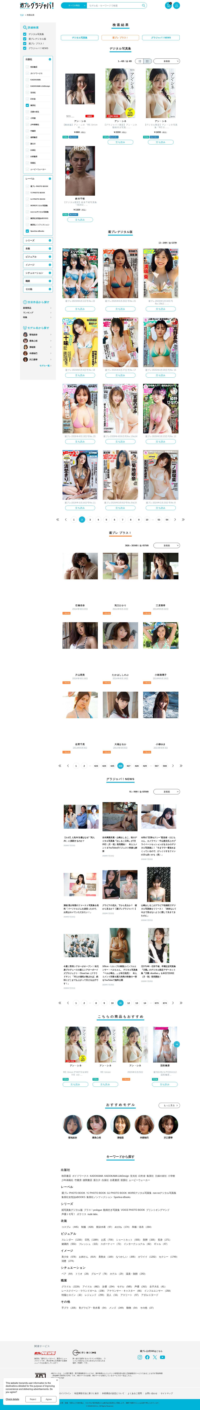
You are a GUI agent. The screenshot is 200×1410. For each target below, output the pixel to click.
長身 (165, 1239)
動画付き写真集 (111, 1210)
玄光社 (33, 92)
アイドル (91, 1286)
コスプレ (71, 1227)
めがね (123, 1227)
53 (159, 519)
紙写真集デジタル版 (72, 1210)
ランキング (28, 312)
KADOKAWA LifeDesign (40, 86)
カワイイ (148, 1256)
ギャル (161, 1244)
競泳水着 (104, 1227)
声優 (141, 1286)
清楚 (68, 1261)
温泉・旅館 (136, 1273)
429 (145, 766)
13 (136, 1003)
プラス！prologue (93, 1210)
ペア (68, 1273)
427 (128, 766)
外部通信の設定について (113, 1393)
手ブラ (70, 1307)
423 (96, 766)
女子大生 (158, 1286)
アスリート (130, 1295)
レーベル (30, 178)
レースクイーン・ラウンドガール (84, 1290)
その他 (29, 289)
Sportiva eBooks (37, 231)
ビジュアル (31, 256)
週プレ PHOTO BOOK (39, 186)
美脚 (150, 1239)
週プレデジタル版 (37, 39)
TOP (22, 15)
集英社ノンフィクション (39, 225)
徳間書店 (33, 137)
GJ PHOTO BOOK (37, 199)
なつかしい (126, 1256)
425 (112, 766)
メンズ (117, 1307)
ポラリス (81, 1214)
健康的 (70, 1244)
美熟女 (107, 1256)
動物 (132, 1307)
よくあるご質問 (135, 1393)
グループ (100, 1273)
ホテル (117, 1273)
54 (167, 519)
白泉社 (33, 150)
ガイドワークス (36, 73)
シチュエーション (34, 273)
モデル (125, 1286)
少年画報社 (34, 124)
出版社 (29, 59)
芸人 (113, 1295)
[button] (176, 1044)
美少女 (70, 1256)
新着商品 (27, 308)
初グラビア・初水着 (93, 1307)
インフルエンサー (158, 1290)
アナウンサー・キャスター (125, 1290)
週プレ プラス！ (37, 43)
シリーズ (30, 240)
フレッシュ (89, 1244)
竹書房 (33, 131)
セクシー (169, 1256)
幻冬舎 (33, 99)
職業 (28, 281)
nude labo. (93, 1214)
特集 (25, 317)
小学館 (33, 118)
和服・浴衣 (142, 1227)
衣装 (28, 248)
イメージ (30, 265)
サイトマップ (167, 1393)
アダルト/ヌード (149, 1295)
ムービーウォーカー (38, 169)
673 (157, 1003)
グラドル (71, 1286)
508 (165, 766)
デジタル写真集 (36, 34)
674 (165, 1003)
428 (137, 766)
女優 (109, 1286)
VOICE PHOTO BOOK (133, 1210)
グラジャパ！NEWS (38, 48)
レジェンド (95, 1295)
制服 (88, 1227)
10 (147, 519)
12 (128, 1003)
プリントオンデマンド (158, 1210)
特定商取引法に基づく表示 (86, 1393)
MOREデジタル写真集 (39, 205)
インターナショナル (138, 1244)
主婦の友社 (34, 112)
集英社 (33, 105)
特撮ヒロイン (72, 1295)
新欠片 (33, 144)
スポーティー (111, 1244)
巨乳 (92, 1239)
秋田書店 (33, 67)
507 (157, 766)
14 (145, 1003)
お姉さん (88, 1256)
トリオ (82, 1273)
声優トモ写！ (69, 1214)
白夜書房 (33, 156)
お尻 (108, 1239)
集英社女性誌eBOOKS (39, 218)
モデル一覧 (45, 365)
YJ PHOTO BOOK (37, 193)
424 (104, 766)
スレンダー (73, 1239)
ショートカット (129, 1239)
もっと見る (169, 1105)
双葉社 (33, 163)
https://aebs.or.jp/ (57, 1378)
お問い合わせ (151, 1393)
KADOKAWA (35, 80)
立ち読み (120, 142)
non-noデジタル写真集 (39, 212)
